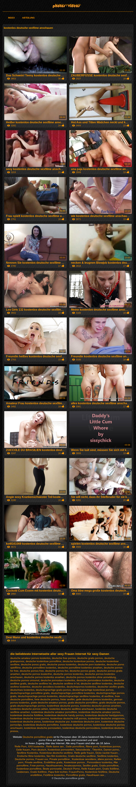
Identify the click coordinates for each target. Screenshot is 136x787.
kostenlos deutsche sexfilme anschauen (71, 708)
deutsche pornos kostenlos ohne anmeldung (91, 677)
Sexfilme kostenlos (107, 756)
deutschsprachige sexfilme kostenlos (79, 696)
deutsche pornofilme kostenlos (39, 667)
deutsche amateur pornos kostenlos (30, 658)
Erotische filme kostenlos (31, 756)
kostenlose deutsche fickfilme (26, 715)
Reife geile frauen (84, 752)
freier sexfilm (67, 699)
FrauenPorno (76, 771)
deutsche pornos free (32, 670)
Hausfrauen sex (95, 775)
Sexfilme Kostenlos (27, 752)
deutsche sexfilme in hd (66, 683)
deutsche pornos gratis (82, 670)
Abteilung (28, 18)
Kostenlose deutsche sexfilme (56, 752)
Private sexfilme (33, 762)
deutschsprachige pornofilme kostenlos (73, 693)
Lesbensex (23, 771)
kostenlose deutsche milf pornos (68, 718)
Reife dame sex (55, 746)
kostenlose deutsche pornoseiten (42, 728)
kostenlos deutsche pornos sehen (29, 708)
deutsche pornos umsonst (24, 680)
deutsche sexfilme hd (40, 683)
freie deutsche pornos (47, 699)
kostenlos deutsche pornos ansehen (100, 705)
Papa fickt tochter (57, 771)
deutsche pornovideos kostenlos (94, 680)
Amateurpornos (72, 765)
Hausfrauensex (54, 765)
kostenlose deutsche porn (85, 721)
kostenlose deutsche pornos (76, 724)
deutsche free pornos (64, 658)
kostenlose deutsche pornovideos (81, 728)
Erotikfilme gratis (53, 762)
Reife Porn (21, 746)
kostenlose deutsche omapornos (106, 718)
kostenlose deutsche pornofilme (41, 724)
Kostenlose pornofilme (28, 768)
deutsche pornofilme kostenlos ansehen (80, 667)
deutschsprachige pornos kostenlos (38, 696)
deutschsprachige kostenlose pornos (93, 689)
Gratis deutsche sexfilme (82, 756)
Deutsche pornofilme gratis (68, 5)
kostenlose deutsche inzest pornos (29, 718)
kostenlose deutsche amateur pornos (99, 712)
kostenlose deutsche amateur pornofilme (54, 712)
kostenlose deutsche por (56, 721)
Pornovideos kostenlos (99, 762)
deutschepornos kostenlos (81, 686)
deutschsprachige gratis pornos (53, 689)
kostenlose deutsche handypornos (104, 715)
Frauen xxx (41, 759)
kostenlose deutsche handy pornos (64, 715)
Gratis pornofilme (108, 765)
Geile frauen (23, 749)
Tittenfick (97, 749)
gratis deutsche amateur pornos (49, 702)
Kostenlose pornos (110, 746)
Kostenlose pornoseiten (61, 749)
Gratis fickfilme (110, 768)
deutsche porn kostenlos (91, 664)
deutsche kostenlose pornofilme (43, 661)
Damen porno (111, 749)
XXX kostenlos (36, 746)
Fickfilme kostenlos (54, 775)
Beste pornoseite (52, 768)
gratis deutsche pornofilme (83, 702)
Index (11, 18)
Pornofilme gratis (75, 775)
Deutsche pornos (24, 759)
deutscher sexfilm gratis (110, 686)
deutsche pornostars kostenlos (58, 680)
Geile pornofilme (75, 746)
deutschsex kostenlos (22, 689)
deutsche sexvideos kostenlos (48, 686)
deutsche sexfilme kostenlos (96, 683)
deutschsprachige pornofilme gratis (30, 693)
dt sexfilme (107, 696)
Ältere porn (92, 746)
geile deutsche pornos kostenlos (94, 699)
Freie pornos (37, 765)
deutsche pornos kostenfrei (36, 674)
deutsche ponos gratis (33, 664)
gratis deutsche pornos (112, 702)
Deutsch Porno (71, 768)
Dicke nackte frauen (106, 752)
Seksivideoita (83, 749)
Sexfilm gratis (90, 765)
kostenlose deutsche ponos (25, 721)
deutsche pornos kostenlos (68, 674)
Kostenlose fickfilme (96, 771)
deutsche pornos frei (56, 670)
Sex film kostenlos (56, 756)
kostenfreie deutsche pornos (63, 705)
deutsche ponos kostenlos (61, 664)
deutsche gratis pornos (90, 658)
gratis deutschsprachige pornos (28, 705)
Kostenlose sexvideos (84, 759)
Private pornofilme (59, 759)
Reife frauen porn (91, 768)
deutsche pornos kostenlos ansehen (44, 677)
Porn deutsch (38, 749)
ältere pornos (105, 759)
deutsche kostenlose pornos (78, 661)
